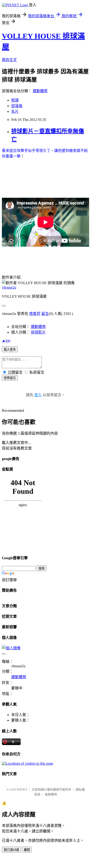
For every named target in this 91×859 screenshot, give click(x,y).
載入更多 (10, 349)
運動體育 (40, 91)
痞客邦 (34, 314)
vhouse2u (9, 287)
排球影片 (38, 332)
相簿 (15, 100)
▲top (6, 340)
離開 (27, 850)
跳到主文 (9, 60)
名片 (15, 111)
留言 (45, 314)
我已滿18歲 (11, 850)
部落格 (16, 106)
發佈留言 (10, 378)
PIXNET (22, 789)
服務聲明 (51, 794)
